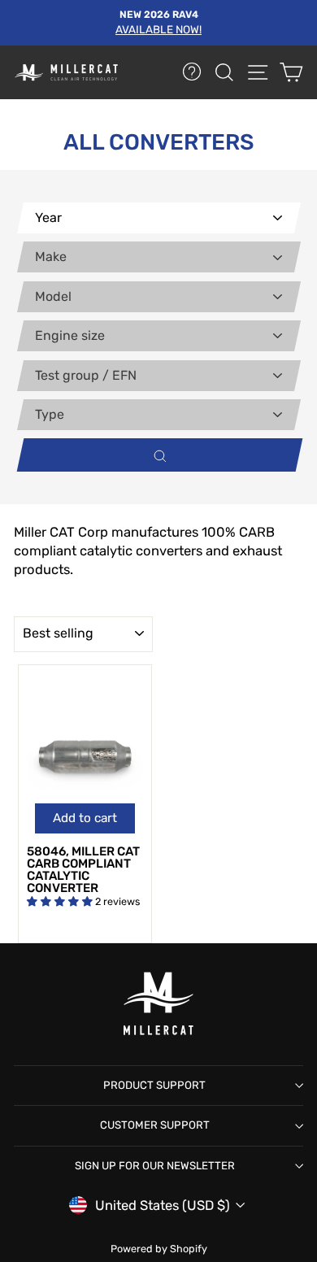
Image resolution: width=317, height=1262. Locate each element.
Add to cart (85, 818)
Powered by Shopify (159, 1248)
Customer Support (155, 1125)
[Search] (156, 455)
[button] (61, 901)
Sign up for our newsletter (155, 1166)
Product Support (154, 1085)
